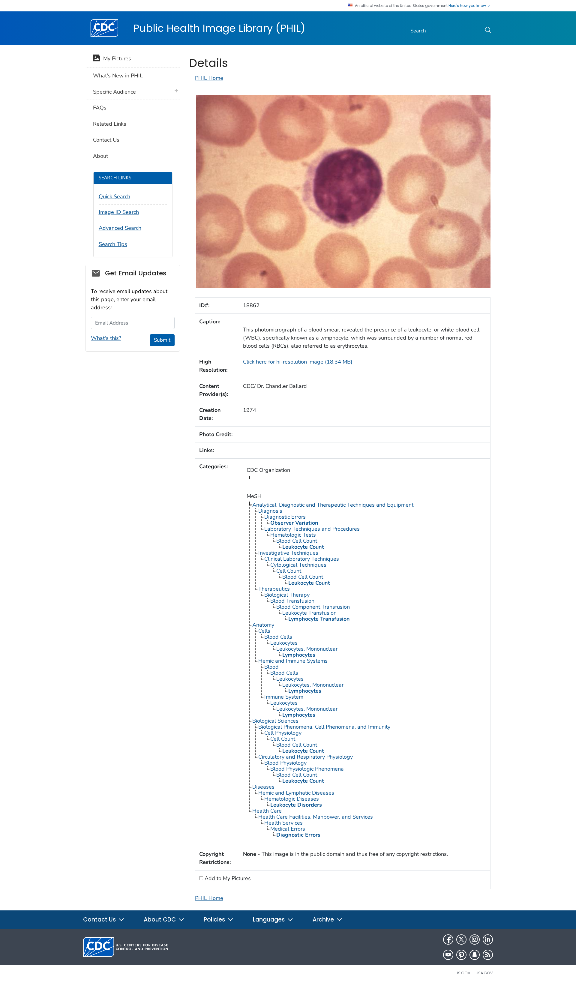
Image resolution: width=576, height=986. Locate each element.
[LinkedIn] (488, 939)
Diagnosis (270, 510)
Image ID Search (119, 212)
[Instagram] (475, 939)
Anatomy (263, 624)
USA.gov (484, 973)
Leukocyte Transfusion (309, 612)
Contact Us (106, 139)
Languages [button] (269, 920)
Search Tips (113, 244)
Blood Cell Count (296, 540)
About (100, 156)
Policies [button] (215, 920)
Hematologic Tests (293, 534)
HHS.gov (461, 973)
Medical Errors (287, 828)
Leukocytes (284, 642)
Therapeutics (274, 588)
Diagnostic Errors (285, 516)
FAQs (99, 107)
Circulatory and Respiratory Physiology (305, 756)
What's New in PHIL (118, 75)
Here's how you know (467, 6)
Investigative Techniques (288, 552)
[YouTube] (448, 955)
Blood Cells (278, 636)
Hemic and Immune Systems (293, 660)
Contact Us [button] (100, 920)
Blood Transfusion (292, 600)
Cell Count (288, 570)
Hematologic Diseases (291, 798)
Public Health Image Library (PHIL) (219, 28)
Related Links (109, 123)
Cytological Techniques (298, 564)
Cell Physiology (283, 732)
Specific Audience (114, 91)
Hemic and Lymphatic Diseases (296, 792)
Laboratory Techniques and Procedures (312, 528)
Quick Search (114, 196)
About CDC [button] (160, 920)
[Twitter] (461, 939)
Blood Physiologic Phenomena (307, 768)
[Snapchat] (475, 955)
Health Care (267, 810)
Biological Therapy (287, 594)
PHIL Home (209, 78)
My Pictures (115, 58)
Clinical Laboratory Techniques (301, 558)
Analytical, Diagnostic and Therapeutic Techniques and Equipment (332, 504)
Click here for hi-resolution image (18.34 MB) (297, 361)
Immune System (283, 696)
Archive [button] (324, 920)
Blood (271, 666)
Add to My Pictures (227, 878)
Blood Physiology (285, 762)
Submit (162, 340)
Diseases (263, 786)
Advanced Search (120, 228)
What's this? (106, 338)
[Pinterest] (461, 955)
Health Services (283, 822)
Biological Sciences (275, 720)
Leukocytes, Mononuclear (307, 648)
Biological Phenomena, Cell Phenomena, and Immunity (324, 726)
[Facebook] (448, 939)
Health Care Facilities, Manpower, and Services (315, 816)
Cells (264, 630)
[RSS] (488, 955)
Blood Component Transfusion (313, 606)
